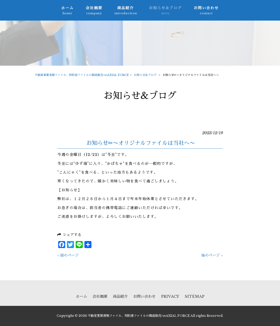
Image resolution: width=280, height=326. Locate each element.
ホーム (81, 296)
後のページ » (212, 255)
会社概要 (100, 296)
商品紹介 (120, 296)
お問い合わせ (144, 296)
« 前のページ (68, 255)
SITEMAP (194, 296)
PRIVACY (170, 296)
